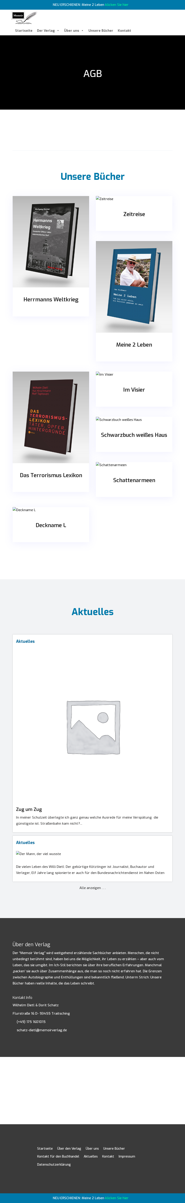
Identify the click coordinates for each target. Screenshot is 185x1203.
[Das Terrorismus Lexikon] (51, 417)
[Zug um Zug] (92, 651)
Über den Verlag (69, 1149)
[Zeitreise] (134, 199)
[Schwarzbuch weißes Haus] (134, 420)
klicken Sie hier (117, 4)
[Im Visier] (134, 375)
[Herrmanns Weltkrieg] (51, 241)
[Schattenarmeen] (134, 465)
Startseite (23, 30)
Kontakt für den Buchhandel (58, 1156)
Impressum (127, 1156)
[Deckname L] (51, 510)
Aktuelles (91, 1156)
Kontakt (124, 30)
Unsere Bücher (100, 30)
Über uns (71, 30)
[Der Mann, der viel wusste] (92, 852)
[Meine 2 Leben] (134, 286)
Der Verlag (46, 30)
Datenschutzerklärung (54, 1164)
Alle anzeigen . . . (92, 888)
